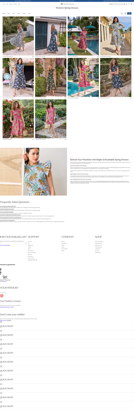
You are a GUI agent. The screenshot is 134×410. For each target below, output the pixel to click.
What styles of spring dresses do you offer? (7, 209)
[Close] (1, 322)
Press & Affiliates (64, 248)
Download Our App (98, 243)
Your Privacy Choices (32, 259)
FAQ (28, 243)
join (25, 243)
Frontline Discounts (98, 247)
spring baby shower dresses (101, 181)
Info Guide (30, 254)
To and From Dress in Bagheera (8, 56)
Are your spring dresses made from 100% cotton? (7, 206)
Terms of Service (31, 258)
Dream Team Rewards (99, 241)
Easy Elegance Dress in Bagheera (40, 139)
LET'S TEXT (2, 245)
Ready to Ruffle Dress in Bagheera (105, 56)
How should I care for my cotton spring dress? (7, 220)
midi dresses (85, 168)
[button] (131, 4)
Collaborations (97, 248)
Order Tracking (30, 250)
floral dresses (116, 167)
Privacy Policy (30, 256)
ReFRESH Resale (98, 252)
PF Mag (62, 245)
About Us (63, 241)
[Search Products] (124, 4)
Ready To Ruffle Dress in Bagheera (8, 97)
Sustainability (63, 243)
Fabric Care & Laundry (32, 252)
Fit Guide (29, 247)
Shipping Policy (30, 245)
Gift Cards (97, 250)
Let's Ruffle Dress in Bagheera (104, 97)
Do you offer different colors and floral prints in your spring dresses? (10, 217)
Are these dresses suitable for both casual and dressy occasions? (10, 214)
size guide (124, 170)
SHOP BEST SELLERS (3, 307)
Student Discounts (98, 245)
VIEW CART (9, 320)
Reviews (62, 247)
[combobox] (117, 4)
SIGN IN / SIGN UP (10, 307)
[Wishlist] (129, 4)
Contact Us (30, 241)
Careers (62, 250)
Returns (29, 248)
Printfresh (5, 281)
